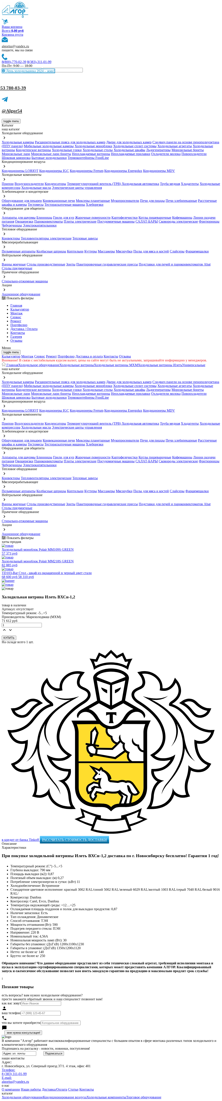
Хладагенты (190, 184)
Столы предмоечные (17, 268)
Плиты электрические (80, 221)
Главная (16, 305)
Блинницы (44, 217)
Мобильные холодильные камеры (49, 146)
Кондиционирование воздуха (65, 1097)
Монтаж (16, 313)
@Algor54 (12, 110)
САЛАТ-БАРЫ (146, 221)
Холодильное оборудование (38, 365)
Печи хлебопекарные (181, 200)
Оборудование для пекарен (22, 200)
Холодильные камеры (18, 142)
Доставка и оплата (89, 356)
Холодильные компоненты (106, 1097)
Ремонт (15, 321)
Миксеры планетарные (93, 200)
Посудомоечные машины (116, 221)
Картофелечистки (124, 217)
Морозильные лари (16, 154)
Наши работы (31, 1089)
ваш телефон (11, 1013)
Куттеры (90, 251)
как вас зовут (11, 1003)
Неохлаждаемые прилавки (130, 154)
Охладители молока (166, 154)
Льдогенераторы (158, 150)
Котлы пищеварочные (155, 217)
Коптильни (75, 251)
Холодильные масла (36, 187)
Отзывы (16, 340)
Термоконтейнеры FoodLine (88, 158)
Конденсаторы (55, 184)
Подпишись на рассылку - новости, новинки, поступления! (46, 1048)
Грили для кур (63, 217)
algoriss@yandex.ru (15, 46)
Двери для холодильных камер (129, 142)
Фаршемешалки (197, 251)
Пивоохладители (194, 154)
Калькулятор (19, 309)
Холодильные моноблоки (93, 146)
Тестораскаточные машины (64, 204)
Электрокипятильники (40, 225)
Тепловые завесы (85, 238)
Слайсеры (177, 251)
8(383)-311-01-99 (39, 62)
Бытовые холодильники (49, 158)
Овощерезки (24, 221)
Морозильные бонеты (187, 150)
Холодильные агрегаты (174, 146)
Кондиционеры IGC (54, 171)
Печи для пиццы (152, 200)
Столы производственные (46, 264)
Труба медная (170, 184)
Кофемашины (182, 217)
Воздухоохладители (29, 184)
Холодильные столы (98, 150)
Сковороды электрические (178, 221)
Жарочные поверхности (93, 217)
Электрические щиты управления (77, 187)
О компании (11, 1089)
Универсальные (193, 365)
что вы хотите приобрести (21, 1023)
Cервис (15, 317)
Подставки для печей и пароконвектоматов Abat (175, 264)
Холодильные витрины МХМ (116, 365)
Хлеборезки (94, 204)
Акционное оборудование (21, 294)
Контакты (17, 333)
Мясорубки (124, 251)
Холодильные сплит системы (135, 146)
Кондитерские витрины (33, 150)
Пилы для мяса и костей (151, 251)
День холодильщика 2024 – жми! (30, 71)
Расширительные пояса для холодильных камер (70, 142)
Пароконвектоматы (48, 221)
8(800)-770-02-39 (14, 62)
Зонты (70, 264)
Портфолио (18, 325)
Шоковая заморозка (16, 158)
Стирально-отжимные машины (25, 281)
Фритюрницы (209, 221)
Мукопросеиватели (125, 200)
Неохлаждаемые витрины (91, 154)
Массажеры (106, 251)
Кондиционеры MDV (159, 171)
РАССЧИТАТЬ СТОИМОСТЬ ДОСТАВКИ (74, 840)
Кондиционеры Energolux (123, 171)
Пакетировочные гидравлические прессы (107, 264)
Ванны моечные (14, 264)
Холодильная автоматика (140, 184)
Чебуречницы (12, 225)
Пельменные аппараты (19, 251)
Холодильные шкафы (129, 150)
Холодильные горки (67, 150)
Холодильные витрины (76, 365)
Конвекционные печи (59, 200)
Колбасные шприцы (51, 251)
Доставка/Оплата (54, 1089)
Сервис (39, 356)
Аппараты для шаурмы (19, 217)
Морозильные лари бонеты (51, 154)
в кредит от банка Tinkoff (21, 840)
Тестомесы (36, 204)
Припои (8, 184)
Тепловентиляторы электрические (46, 238)
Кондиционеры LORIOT (20, 171)
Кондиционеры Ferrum (86, 171)
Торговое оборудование (143, 1097)
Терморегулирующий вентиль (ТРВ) (94, 184)
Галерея (16, 336)
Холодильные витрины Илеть (160, 365)
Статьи (73, 1089)
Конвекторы (11, 238)
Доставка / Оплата (24, 329)
